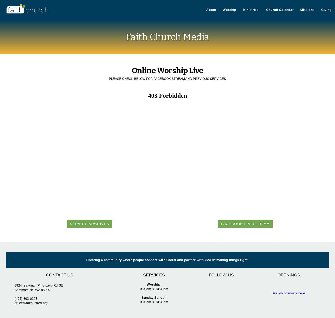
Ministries (251, 9)
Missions (307, 9)
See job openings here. (289, 293)
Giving (326, 9)
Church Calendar (280, 9)
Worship (229, 9)
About (211, 9)
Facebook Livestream (245, 224)
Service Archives (89, 224)
